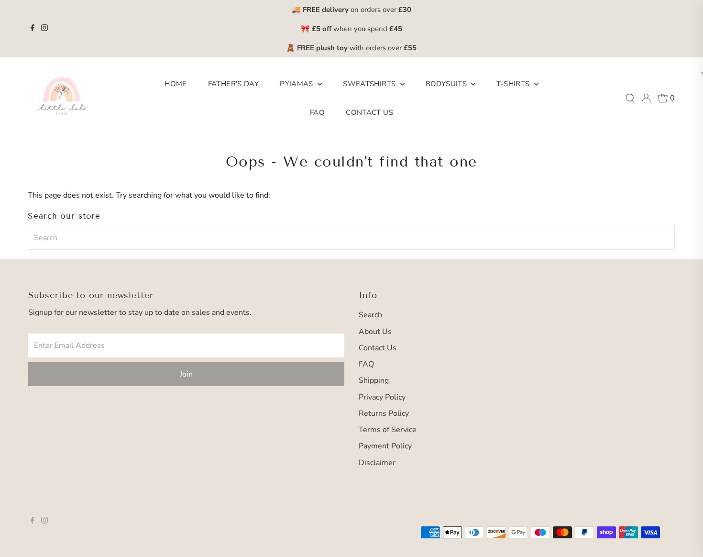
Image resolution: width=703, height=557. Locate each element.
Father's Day (233, 84)
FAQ (317, 112)
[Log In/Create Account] (646, 98)
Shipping (374, 380)
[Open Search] (630, 98)
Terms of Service (388, 429)
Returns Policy (384, 413)
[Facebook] (32, 28)
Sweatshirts (370, 84)
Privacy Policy (382, 397)
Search (370, 315)
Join (186, 374)
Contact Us (369, 112)
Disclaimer (377, 462)
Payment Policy (385, 446)
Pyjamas (297, 84)
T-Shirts (513, 84)
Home (176, 84)
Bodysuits (447, 84)
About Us (375, 331)
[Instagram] (44, 28)
